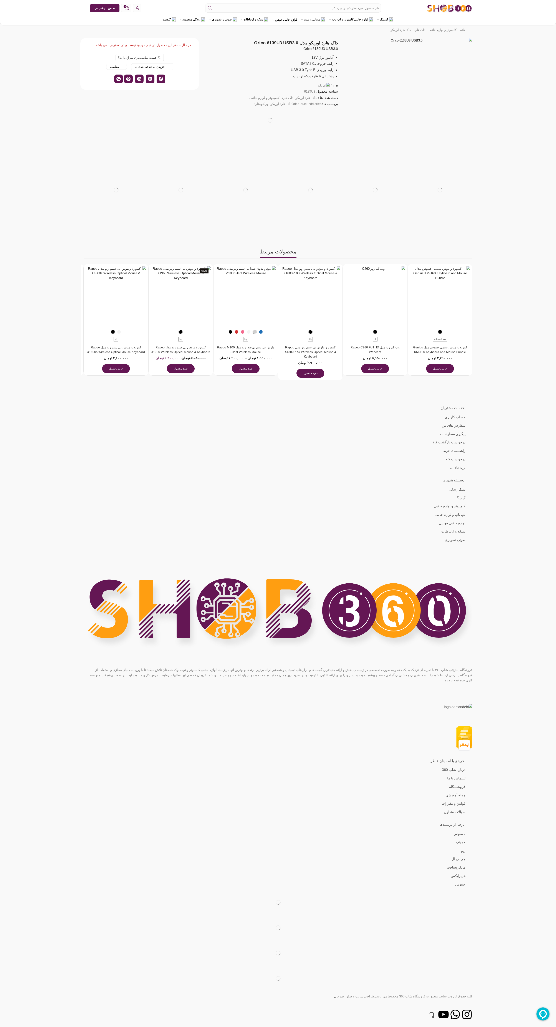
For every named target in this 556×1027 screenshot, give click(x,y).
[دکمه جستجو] (209, 8)
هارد (257, 104)
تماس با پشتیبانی (104, 8)
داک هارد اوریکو (401, 30)
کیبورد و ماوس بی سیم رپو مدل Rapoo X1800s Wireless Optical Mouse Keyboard (116, 350)
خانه (463, 30)
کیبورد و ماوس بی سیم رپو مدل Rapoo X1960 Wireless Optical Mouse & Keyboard (180, 350)
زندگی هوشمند (191, 19)
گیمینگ (384, 19)
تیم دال (339, 996)
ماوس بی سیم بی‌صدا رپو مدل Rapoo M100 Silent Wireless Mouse (245, 350)
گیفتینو (167, 19)
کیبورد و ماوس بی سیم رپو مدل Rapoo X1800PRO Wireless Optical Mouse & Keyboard (310, 352)
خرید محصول (440, 368)
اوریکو (265, 104)
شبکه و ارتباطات (253, 19)
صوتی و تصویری (222, 19)
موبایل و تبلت (312, 19)
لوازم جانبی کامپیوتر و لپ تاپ (350, 19)
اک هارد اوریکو (280, 104)
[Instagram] (467, 1014)
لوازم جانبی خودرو (286, 19)
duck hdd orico (311, 104)
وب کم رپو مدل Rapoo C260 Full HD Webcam (375, 350)
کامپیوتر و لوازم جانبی (443, 30)
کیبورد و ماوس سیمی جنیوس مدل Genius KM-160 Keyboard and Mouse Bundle (440, 350)
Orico (295, 104)
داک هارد (419, 30)
